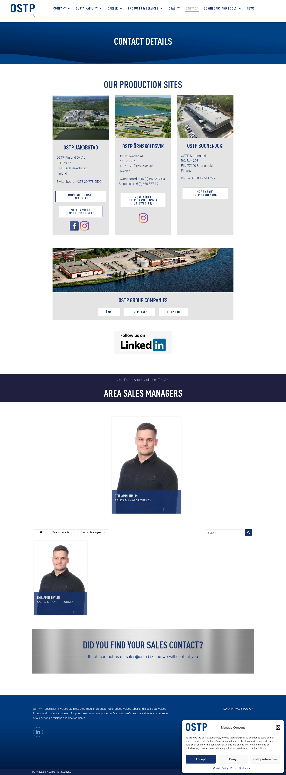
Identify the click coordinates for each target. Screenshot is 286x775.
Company (59, 8)
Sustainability (87, 8)
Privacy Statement (240, 768)
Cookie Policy (220, 768)
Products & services (143, 8)
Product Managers (91, 532)
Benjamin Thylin (126, 496)
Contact (192, 8)
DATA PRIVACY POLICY (238, 708)
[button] (278, 728)
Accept (201, 759)
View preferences (265, 759)
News (251, 8)
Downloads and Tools (220, 8)
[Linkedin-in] (38, 732)
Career (113, 8)
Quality (174, 8)
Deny (233, 759)
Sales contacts (60, 532)
